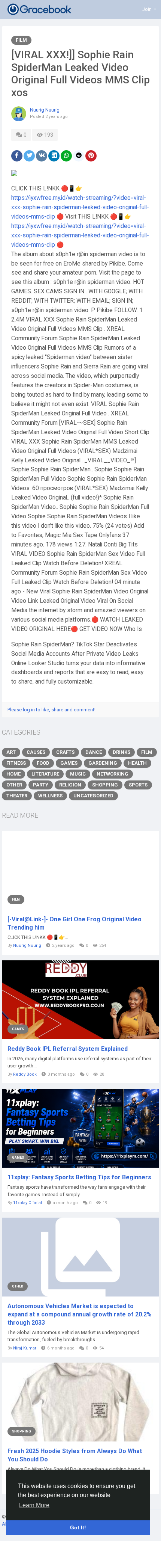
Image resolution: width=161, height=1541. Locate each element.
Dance (93, 752)
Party (40, 785)
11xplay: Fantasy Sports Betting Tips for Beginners (79, 1177)
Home (13, 774)
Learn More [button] (34, 1505)
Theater (16, 795)
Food (43, 763)
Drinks (121, 752)
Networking (112, 774)
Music (78, 774)
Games (69, 763)
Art (11, 752)
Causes (36, 752)
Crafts (65, 752)
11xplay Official (27, 1202)
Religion (70, 785)
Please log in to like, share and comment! (51, 709)
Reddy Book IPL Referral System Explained (67, 1048)
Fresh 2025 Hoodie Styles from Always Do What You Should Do (74, 1455)
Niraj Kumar (24, 1348)
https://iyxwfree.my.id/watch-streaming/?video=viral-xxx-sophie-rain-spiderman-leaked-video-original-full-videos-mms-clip (80, 207)
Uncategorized (93, 795)
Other (14, 785)
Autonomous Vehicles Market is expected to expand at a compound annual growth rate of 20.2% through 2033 (79, 1314)
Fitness (16, 763)
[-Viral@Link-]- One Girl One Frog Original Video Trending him (74, 923)
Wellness (50, 795)
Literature (45, 774)
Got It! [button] (78, 1527)
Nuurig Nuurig (45, 110)
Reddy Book (25, 1074)
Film (21, 40)
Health (137, 763)
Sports (138, 785)
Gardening (102, 763)
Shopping (105, 785)
